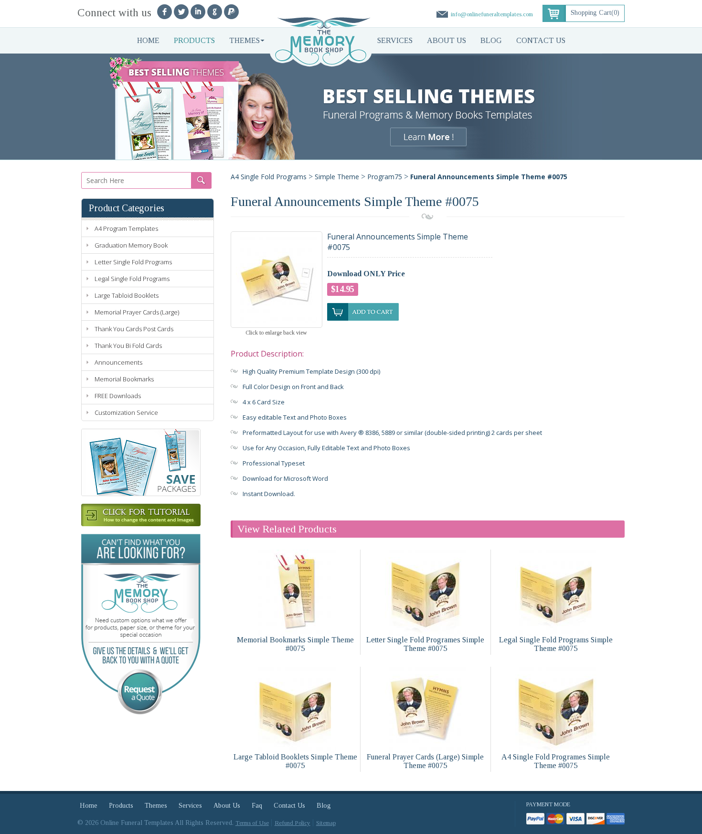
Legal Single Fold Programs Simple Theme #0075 (556, 644)
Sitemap (326, 822)
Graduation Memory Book (131, 245)
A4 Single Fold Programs (269, 176)
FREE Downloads (118, 395)
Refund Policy (292, 822)
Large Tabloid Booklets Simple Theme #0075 (295, 761)
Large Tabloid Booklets (127, 295)
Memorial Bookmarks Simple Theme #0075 (295, 644)
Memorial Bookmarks (124, 379)
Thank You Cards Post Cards (134, 329)
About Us (446, 40)
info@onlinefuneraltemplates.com (492, 14)
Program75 (384, 176)
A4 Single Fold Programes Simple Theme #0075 (555, 761)
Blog (491, 40)
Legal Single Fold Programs (132, 278)
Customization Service (126, 412)
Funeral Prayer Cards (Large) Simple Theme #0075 (425, 761)
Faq (257, 805)
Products (194, 40)
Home (148, 40)
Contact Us (540, 40)
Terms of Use (252, 822)
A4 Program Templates (126, 228)
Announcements (118, 362)
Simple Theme (337, 176)
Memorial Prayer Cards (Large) (137, 312)
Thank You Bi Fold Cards (128, 345)
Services (395, 40)
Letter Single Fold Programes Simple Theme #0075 (425, 644)
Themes (244, 40)
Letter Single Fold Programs (133, 262)
